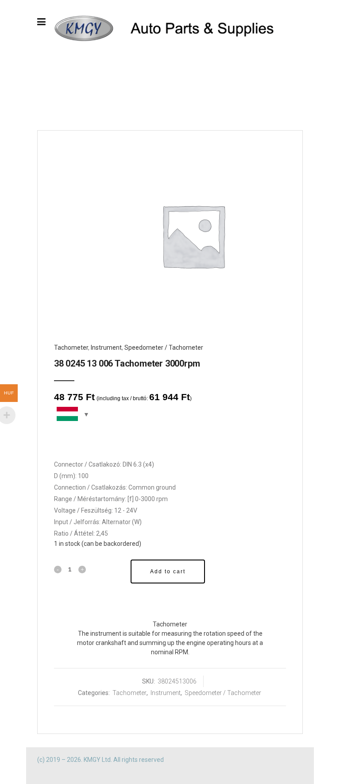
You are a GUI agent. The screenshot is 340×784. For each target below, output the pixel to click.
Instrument (106, 347)
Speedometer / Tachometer (163, 347)
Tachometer (71, 347)
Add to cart (167, 571)
